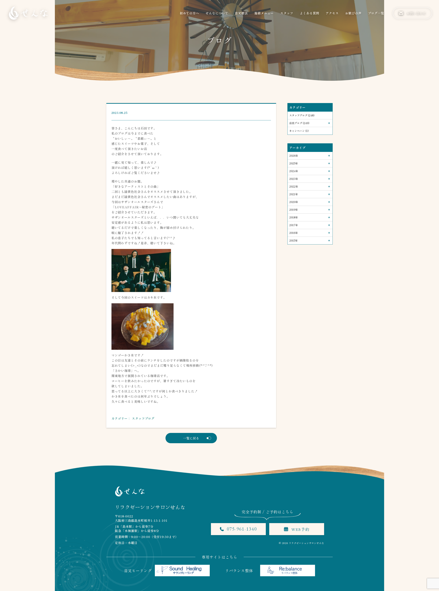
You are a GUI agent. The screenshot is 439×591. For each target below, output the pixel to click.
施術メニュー (264, 13)
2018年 (293, 217)
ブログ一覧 (376, 13)
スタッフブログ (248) (302, 115)
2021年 (293, 194)
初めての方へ (189, 13)
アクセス (332, 13)
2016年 (293, 233)
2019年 (293, 209)
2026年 (293, 155)
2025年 (293, 163)
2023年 (293, 179)
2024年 (293, 171)
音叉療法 (241, 13)
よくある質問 (309, 13)
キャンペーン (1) (299, 131)
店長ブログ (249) (299, 123)
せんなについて (217, 13)
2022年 (293, 186)
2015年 (293, 240)
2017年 (293, 225)
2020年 (293, 202)
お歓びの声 (353, 13)
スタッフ (286, 13)
